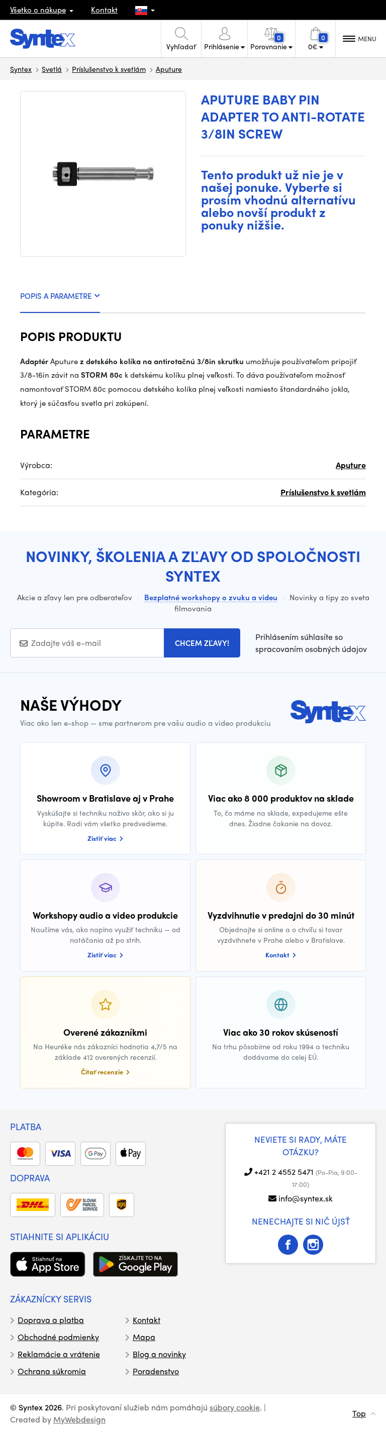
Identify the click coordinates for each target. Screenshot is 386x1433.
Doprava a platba (51, 1320)
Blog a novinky (159, 1354)
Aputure (169, 69)
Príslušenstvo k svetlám (109, 69)
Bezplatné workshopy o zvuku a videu (210, 597)
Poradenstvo (156, 1371)
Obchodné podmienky (58, 1337)
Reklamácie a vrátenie (59, 1354)
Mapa (144, 1337)
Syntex (21, 69)
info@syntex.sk (305, 1198)
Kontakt (104, 9)
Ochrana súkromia (52, 1371)
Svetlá (52, 69)
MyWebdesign (79, 1419)
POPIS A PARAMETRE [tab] (55, 295)
